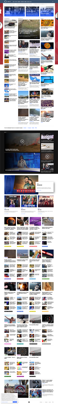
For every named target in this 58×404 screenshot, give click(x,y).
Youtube (33, 127)
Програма (22, 1)
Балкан (31, 69)
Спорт (16, 1)
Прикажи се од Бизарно (20, 246)
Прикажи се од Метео (32, 278)
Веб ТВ (30, 1)
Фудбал (43, 392)
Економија (44, 257)
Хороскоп (42, 109)
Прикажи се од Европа (20, 311)
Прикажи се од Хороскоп (20, 376)
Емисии (25, 1)
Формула (43, 383)
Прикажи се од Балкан (20, 278)
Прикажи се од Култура (8, 278)
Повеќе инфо (15, 400)
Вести (14, 1)
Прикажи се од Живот (32, 311)
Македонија (20, 25)
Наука (31, 322)
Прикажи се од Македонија (33, 246)
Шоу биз (42, 63)
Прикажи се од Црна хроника (8, 311)
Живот (42, 122)
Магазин (19, 1)
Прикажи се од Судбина (8, 246)
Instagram (29, 127)
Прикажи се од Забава (45, 311)
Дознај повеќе (39, 190)
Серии (28, 1)
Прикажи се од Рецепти (8, 376)
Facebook (24, 127)
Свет (19, 68)
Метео (31, 257)
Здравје (18, 322)
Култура (19, 121)
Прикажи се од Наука (32, 376)
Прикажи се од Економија (45, 278)
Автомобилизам (43, 74)
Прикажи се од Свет (44, 246)
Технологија (43, 86)
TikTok (36, 127)
